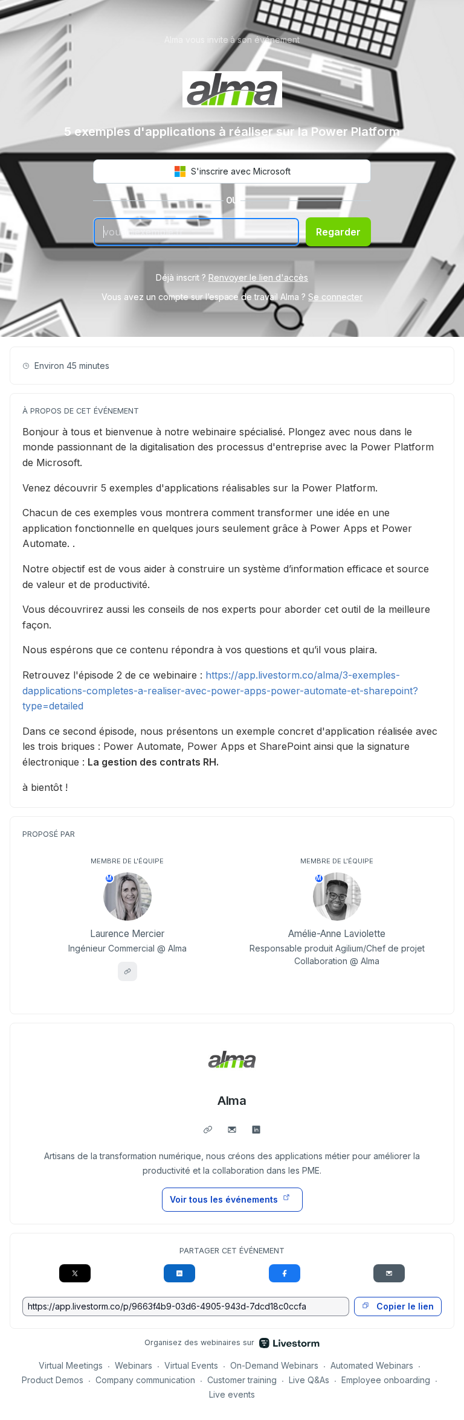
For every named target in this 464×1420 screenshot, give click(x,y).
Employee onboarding (385, 1380)
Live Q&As (309, 1380)
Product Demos (52, 1380)
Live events (232, 1394)
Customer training (242, 1380)
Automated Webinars (371, 1365)
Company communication (145, 1380)
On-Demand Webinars (274, 1365)
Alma (232, 1100)
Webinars (133, 1365)
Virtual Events (191, 1365)
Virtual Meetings (71, 1365)
